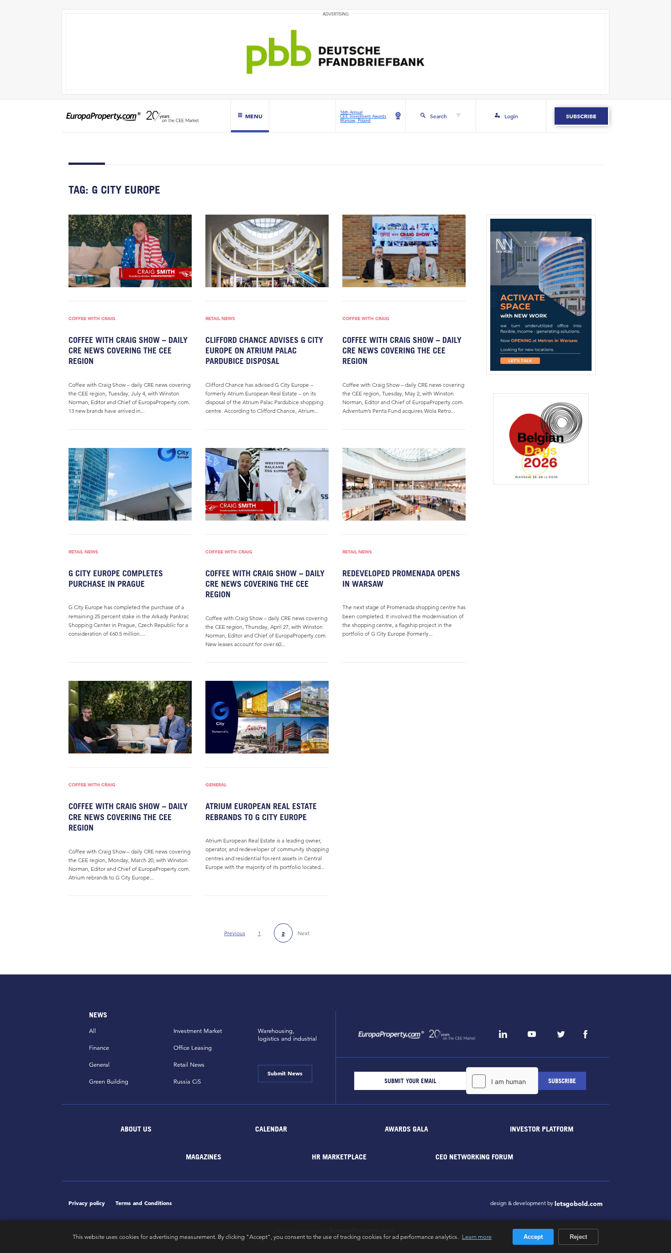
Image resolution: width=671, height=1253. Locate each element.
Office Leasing (192, 1048)
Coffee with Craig (91, 318)
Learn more (477, 1236)
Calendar (271, 1128)
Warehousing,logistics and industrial (287, 1034)
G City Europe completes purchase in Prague (115, 579)
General (215, 784)
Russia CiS (187, 1081)
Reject (578, 1236)
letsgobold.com (579, 1204)
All (92, 1031)
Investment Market (197, 1031)
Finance (99, 1048)
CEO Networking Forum (474, 1156)
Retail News (220, 318)
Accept (533, 1236)
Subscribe (581, 116)
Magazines (203, 1156)
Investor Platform (541, 1128)
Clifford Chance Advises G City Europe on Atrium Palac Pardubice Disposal (264, 350)
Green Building (108, 1081)
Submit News (285, 1073)
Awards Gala (406, 1128)
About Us (136, 1128)
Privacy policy (86, 1203)
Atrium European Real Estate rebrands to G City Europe (261, 811)
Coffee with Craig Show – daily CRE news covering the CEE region (128, 350)
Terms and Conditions (143, 1203)
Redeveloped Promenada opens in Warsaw (401, 579)
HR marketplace (339, 1156)
